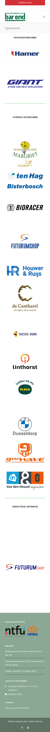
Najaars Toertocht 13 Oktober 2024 (20, 671)
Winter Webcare (35, 721)
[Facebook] (22, 8)
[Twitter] (28, 8)
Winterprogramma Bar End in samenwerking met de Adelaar (24, 663)
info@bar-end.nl (25, 2)
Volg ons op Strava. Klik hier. (17, 708)
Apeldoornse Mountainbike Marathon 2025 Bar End (23, 653)
